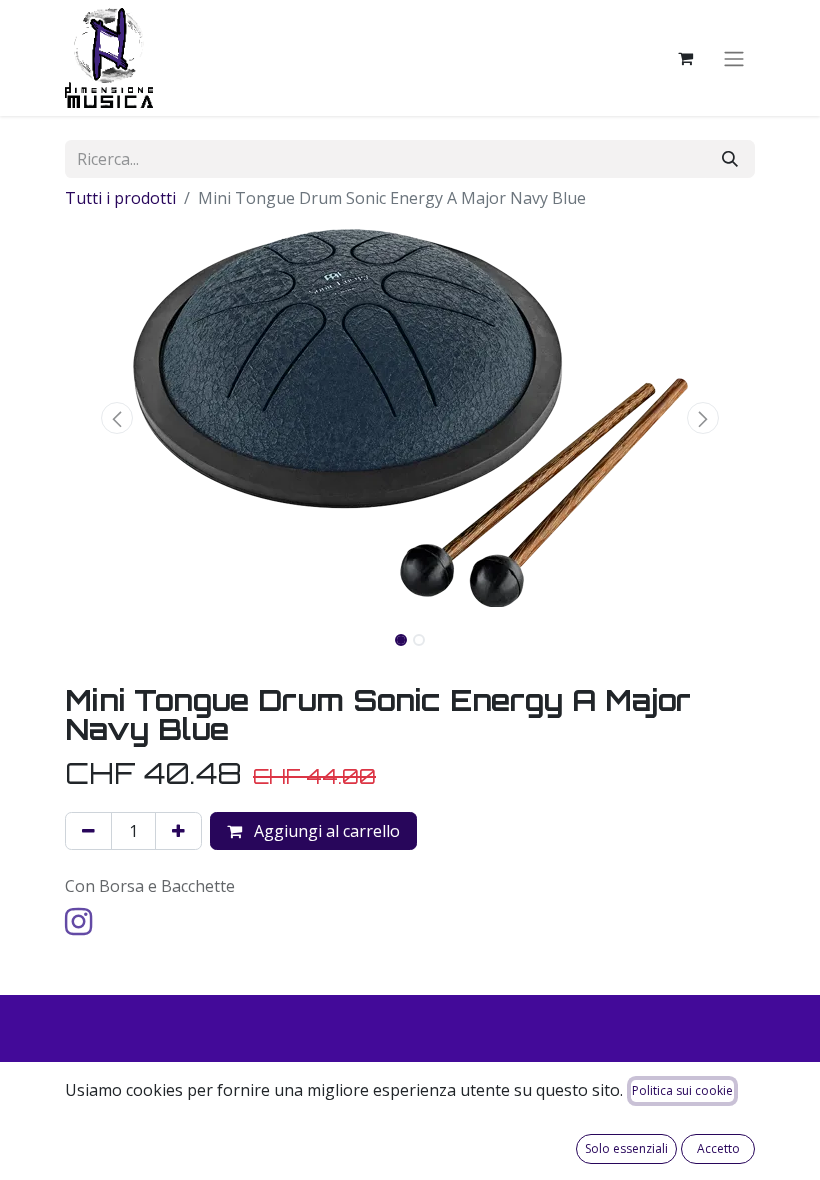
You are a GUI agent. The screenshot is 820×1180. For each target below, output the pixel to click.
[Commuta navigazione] (734, 58)
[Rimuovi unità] (88, 831)
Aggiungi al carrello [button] (325, 831)
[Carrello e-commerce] (685, 58)
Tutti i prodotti (120, 198)
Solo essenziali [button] (626, 1148)
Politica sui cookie (682, 1090)
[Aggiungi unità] (178, 831)
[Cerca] (730, 159)
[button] (117, 418)
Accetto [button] (718, 1148)
